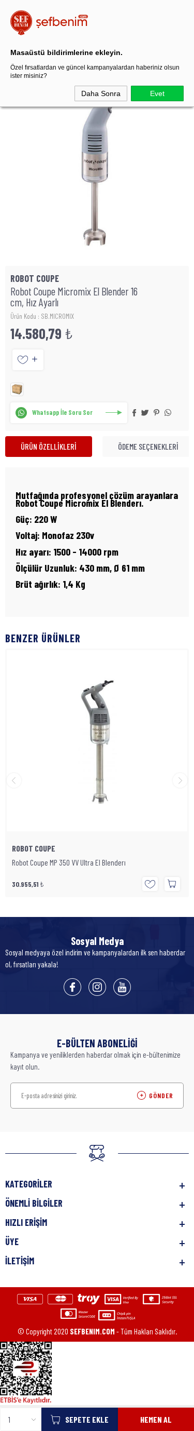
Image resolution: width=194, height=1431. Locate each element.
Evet (157, 93)
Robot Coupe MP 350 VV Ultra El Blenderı (69, 862)
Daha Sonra (101, 93)
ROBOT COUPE (33, 848)
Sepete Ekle (87, 1419)
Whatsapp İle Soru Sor (62, 412)
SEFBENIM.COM (92, 1331)
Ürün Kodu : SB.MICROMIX (42, 316)
